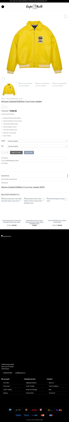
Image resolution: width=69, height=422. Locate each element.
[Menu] (2, 6)
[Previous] (4, 47)
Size (2, 146)
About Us (51, 382)
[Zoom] (3, 78)
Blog (50, 389)
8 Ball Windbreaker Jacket (14, 98)
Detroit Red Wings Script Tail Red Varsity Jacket (57, 221)
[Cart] (67, 7)
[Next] (64, 47)
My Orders (6, 382)
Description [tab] (5, 175)
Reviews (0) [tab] (4, 182)
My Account (6, 386)
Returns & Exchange (31, 389)
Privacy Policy (30, 393)
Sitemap (5, 393)
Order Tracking (7, 389)
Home (3, 98)
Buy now (29, 152)
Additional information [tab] (9, 179)
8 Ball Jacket (39, 419)
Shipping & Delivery (31, 382)
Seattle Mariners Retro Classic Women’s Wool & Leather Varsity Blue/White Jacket (34, 222)
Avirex (6, 163)
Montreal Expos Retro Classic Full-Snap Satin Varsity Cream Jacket (12, 221)
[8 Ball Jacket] (34, 6)
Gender (3, 140)
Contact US (52, 393)
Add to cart (16, 152)
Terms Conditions (53, 386)
